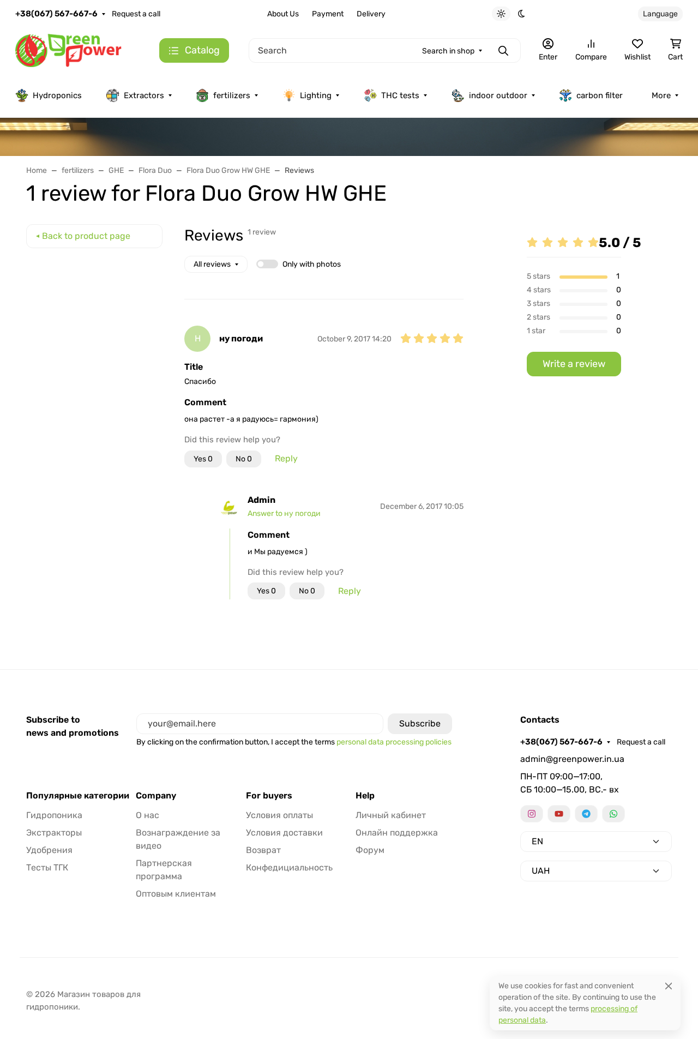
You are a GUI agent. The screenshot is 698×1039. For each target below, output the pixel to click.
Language (660, 14)
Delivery (371, 14)
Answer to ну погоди (284, 513)
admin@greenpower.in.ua (572, 759)
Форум (370, 850)
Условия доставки (284, 832)
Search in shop (448, 51)
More (661, 95)
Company (156, 795)
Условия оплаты (279, 815)
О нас (147, 815)
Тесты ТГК (47, 867)
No (244, 459)
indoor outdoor (498, 95)
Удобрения (49, 850)
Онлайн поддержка (397, 832)
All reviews (212, 264)
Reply (286, 458)
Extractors (144, 95)
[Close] (668, 986)
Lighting (316, 95)
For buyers (269, 795)
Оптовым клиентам (176, 893)
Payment (328, 14)
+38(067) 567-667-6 (56, 14)
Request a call (136, 14)
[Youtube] (558, 813)
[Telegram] (586, 813)
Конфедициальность (289, 867)
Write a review (574, 364)
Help (365, 795)
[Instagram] (531, 813)
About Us (283, 14)
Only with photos (311, 264)
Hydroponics (57, 95)
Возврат (263, 850)
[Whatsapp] (613, 813)
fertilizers (231, 95)
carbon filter (599, 95)
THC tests (400, 95)
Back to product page (86, 236)
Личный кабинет (391, 815)
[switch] (267, 264)
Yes (203, 459)
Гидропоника (54, 815)
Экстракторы (54, 832)
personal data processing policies (394, 742)
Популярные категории (77, 795)
